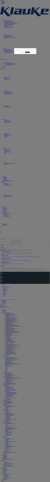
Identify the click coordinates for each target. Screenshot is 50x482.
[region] (25, 51)
